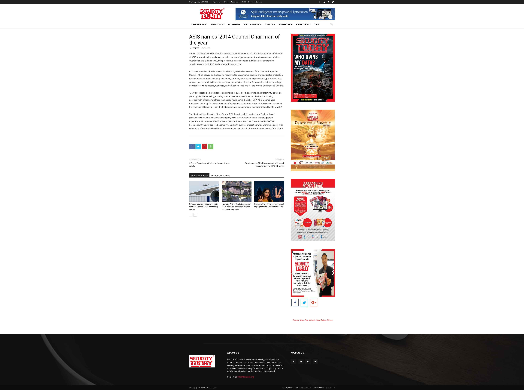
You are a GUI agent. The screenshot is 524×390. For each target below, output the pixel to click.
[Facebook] (319, 2)
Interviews (234, 24)
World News (217, 24)
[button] (331, 24)
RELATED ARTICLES (199, 176)
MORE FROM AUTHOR (220, 176)
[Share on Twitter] (304, 302)
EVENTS (269, 24)
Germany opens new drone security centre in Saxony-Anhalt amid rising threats (203, 206)
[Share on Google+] (313, 302)
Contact (259, 2)
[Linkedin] (324, 2)
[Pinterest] (204, 146)
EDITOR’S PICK (285, 24)
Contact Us (330, 387)
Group (226, 2)
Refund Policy (318, 387)
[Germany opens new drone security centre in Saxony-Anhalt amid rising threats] (204, 191)
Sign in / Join (217, 2)
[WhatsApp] (210, 146)
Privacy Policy (287, 387)
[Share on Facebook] (295, 302)
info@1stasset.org (246, 377)
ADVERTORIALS (303, 24)
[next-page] (195, 215)
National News (199, 24)
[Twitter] (333, 2)
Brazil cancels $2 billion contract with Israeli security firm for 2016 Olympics (264, 164)
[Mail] (328, 2)
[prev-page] (191, 215)
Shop (317, 24)
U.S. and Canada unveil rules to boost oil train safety (209, 164)
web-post (195, 48)
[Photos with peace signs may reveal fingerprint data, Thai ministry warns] (269, 191)
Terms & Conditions (303, 387)
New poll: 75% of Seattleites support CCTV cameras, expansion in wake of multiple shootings (236, 206)
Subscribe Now (251, 24)
